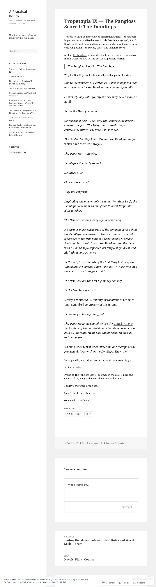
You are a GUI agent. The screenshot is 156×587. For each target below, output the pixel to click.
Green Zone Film (16, 76)
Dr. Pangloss (80, 54)
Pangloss (110, 443)
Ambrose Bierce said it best (81, 243)
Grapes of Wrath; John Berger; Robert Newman (22, 133)
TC (83, 443)
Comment (127, 507)
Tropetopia (119, 443)
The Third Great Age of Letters (22, 88)
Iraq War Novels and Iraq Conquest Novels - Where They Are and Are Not (22, 103)
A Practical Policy (18, 13)
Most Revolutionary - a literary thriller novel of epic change (22, 36)
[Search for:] (23, 51)
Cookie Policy (63, 582)
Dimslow (82, 400)
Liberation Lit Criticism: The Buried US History (21, 82)
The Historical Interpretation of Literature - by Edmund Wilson (22, 111)
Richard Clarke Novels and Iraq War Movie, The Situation (22, 126)
